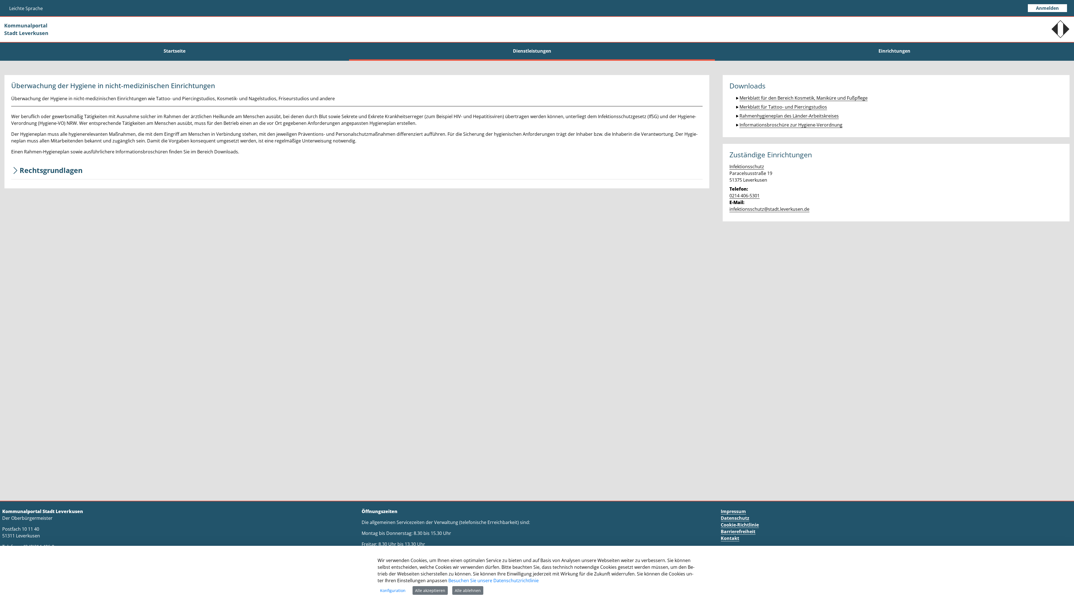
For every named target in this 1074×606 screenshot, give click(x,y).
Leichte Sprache (26, 8)
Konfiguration (393, 590)
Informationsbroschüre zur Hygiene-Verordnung (790, 125)
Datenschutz (735, 518)
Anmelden (1047, 8)
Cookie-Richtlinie (740, 525)
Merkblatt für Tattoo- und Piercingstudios (783, 107)
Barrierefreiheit (738, 531)
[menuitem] (174, 51)
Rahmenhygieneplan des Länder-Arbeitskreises (789, 116)
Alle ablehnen (468, 590)
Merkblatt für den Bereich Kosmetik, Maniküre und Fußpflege (803, 98)
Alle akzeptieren (430, 590)
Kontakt (730, 538)
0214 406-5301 (744, 196)
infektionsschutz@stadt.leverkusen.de (769, 209)
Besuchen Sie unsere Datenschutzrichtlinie (493, 580)
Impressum (733, 511)
